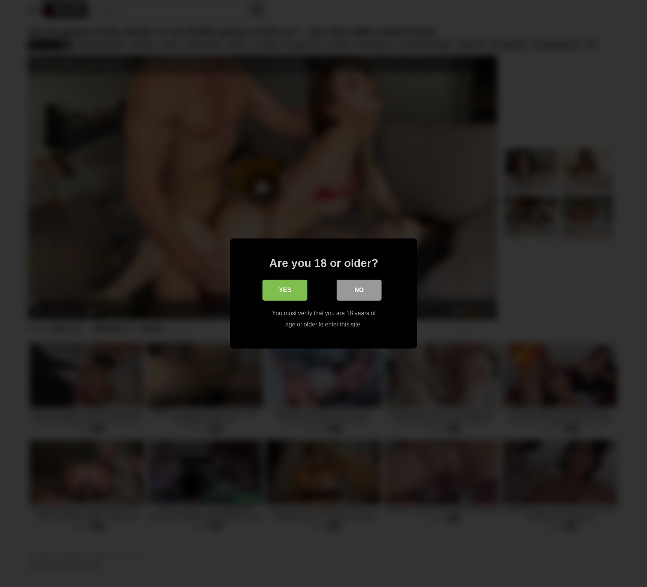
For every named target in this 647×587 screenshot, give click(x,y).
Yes (285, 290)
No (359, 290)
